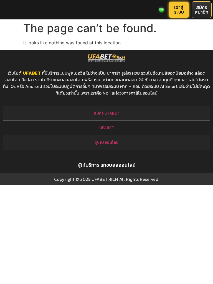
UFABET (32, 73)
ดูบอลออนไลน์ (106, 142)
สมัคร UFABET (106, 113)
